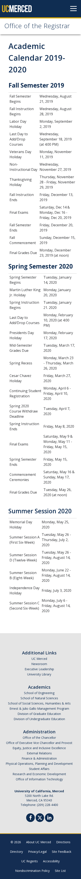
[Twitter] (39, 817)
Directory (16, 852)
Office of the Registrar (37, 26)
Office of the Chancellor (39, 737)
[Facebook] (30, 818)
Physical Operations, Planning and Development (39, 764)
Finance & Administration (39, 758)
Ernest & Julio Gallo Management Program (39, 708)
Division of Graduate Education (39, 714)
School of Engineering (39, 693)
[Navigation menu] (73, 8)
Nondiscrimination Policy (32, 871)
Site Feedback (61, 852)
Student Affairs (39, 769)
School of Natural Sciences (39, 698)
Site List (60, 871)
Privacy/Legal (37, 852)
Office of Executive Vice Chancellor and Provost (39, 743)
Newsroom (39, 664)
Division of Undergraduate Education (39, 719)
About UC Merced (38, 842)
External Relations (39, 753)
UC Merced (39, 659)
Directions (63, 842)
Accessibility (51, 861)
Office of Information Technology (39, 779)
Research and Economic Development (39, 774)
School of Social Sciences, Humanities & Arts (39, 703)
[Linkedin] (49, 818)
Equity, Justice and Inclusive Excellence (39, 748)
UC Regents (29, 861)
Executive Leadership (39, 669)
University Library (39, 674)
